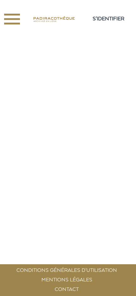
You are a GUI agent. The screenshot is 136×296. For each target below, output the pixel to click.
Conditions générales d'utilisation (66, 270)
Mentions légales (66, 280)
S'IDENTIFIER (108, 19)
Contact (67, 290)
